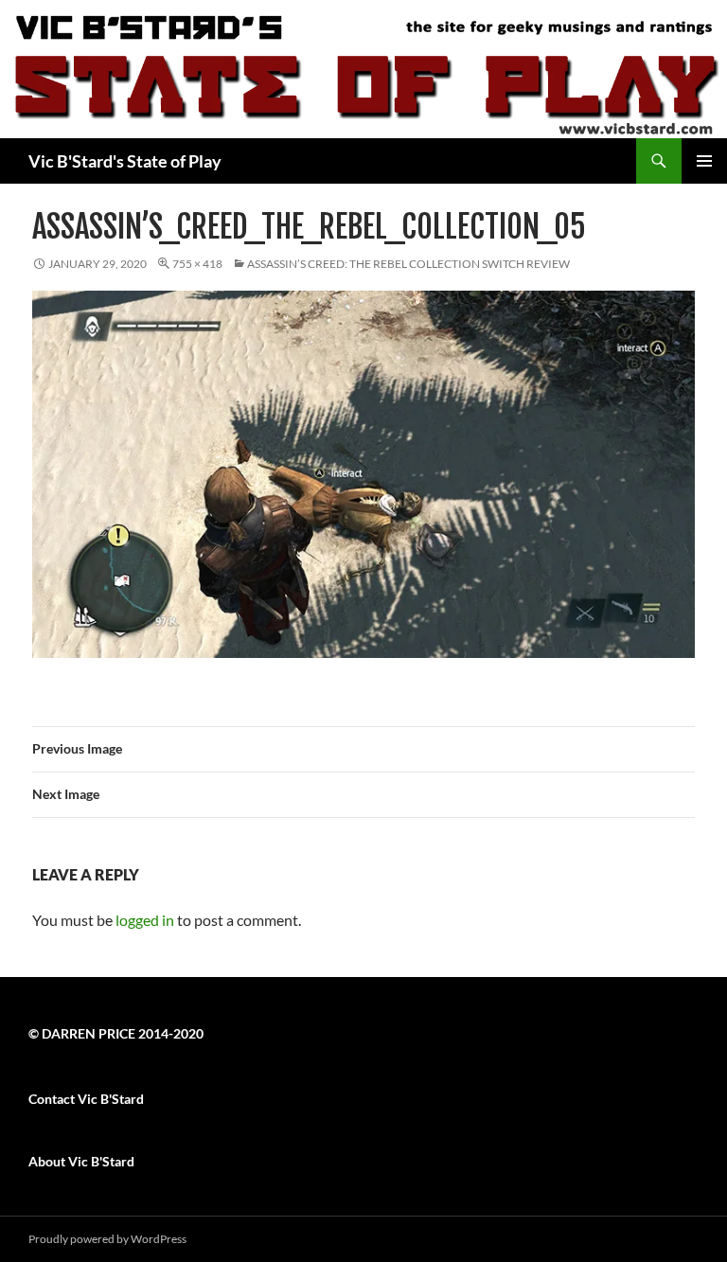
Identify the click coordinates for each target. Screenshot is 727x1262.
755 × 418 (197, 264)
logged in (144, 920)
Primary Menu (704, 161)
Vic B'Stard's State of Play (125, 161)
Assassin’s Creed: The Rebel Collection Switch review (408, 264)
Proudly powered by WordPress (107, 1239)
